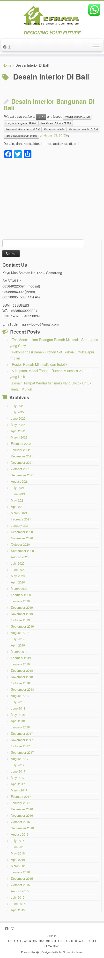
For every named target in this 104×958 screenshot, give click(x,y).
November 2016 (22, 815)
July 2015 (17, 897)
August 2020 (20, 557)
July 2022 (17, 412)
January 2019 (20, 664)
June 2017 (18, 771)
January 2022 (20, 449)
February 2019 (21, 657)
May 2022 (18, 424)
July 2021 (17, 487)
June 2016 (18, 847)
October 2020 (20, 544)
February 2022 (21, 443)
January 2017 (20, 802)
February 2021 (21, 519)
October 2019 (20, 620)
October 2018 (20, 683)
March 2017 (19, 790)
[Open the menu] (96, 45)
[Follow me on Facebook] (5, 46)
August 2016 (20, 834)
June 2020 (18, 569)
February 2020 (21, 594)
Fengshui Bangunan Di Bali (20, 123)
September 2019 (22, 626)
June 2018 (18, 708)
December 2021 (22, 456)
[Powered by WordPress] (37, 951)
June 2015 (18, 903)
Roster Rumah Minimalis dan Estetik (39, 364)
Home (7, 65)
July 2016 (17, 840)
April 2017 (18, 784)
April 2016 (18, 859)
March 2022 (19, 437)
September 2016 (22, 828)
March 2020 (19, 588)
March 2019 (19, 651)
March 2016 (19, 865)
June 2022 (18, 418)
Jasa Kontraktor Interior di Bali (22, 129)
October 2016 (20, 821)
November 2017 (22, 739)
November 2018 (22, 676)
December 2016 (22, 809)
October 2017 (20, 746)
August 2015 (20, 891)
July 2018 (17, 702)
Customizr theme (73, 952)
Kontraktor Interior (54, 129)
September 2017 (22, 752)
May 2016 (18, 853)
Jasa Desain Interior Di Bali (55, 123)
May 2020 (18, 576)
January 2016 (20, 872)
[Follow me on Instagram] (10, 46)
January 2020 (20, 601)
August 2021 (20, 481)
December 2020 (22, 531)
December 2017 (22, 733)
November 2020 (22, 538)
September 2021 (22, 475)
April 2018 (18, 720)
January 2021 (20, 525)
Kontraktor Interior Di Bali (83, 129)
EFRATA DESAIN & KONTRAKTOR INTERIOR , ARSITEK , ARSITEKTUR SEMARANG (52, 943)
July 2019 (17, 639)
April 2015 (18, 910)
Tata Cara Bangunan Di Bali (21, 135)
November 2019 (22, 613)
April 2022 (18, 431)
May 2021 (18, 500)
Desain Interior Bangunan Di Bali (48, 104)
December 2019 (22, 607)
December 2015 (22, 878)
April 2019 (18, 645)
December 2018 (22, 670)
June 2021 (18, 494)
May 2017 (18, 777)
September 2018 (22, 689)
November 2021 (22, 462)
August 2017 (20, 758)
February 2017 (21, 796)
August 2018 (20, 695)
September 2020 (22, 550)
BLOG (41, 117)
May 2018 (18, 714)
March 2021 (19, 513)
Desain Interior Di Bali (77, 117)
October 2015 (20, 884)
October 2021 (20, 468)
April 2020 (18, 582)
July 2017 (17, 765)
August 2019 (20, 632)
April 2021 (18, 506)
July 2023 (17, 405)
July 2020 (17, 563)
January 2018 (20, 727)
